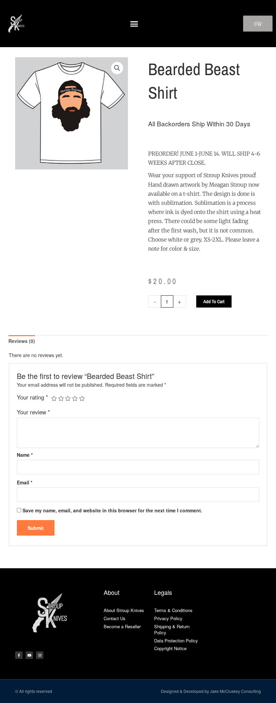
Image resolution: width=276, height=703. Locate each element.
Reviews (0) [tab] (21, 341)
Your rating (32, 397)
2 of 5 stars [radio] (61, 399)
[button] (134, 23)
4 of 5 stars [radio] (75, 399)
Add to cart (214, 301)
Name (25, 454)
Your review (33, 412)
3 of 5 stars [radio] (68, 399)
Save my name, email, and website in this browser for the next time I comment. (112, 510)
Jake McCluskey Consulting (235, 691)
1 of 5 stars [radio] (54, 399)
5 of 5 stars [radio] (82, 399)
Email (24, 482)
